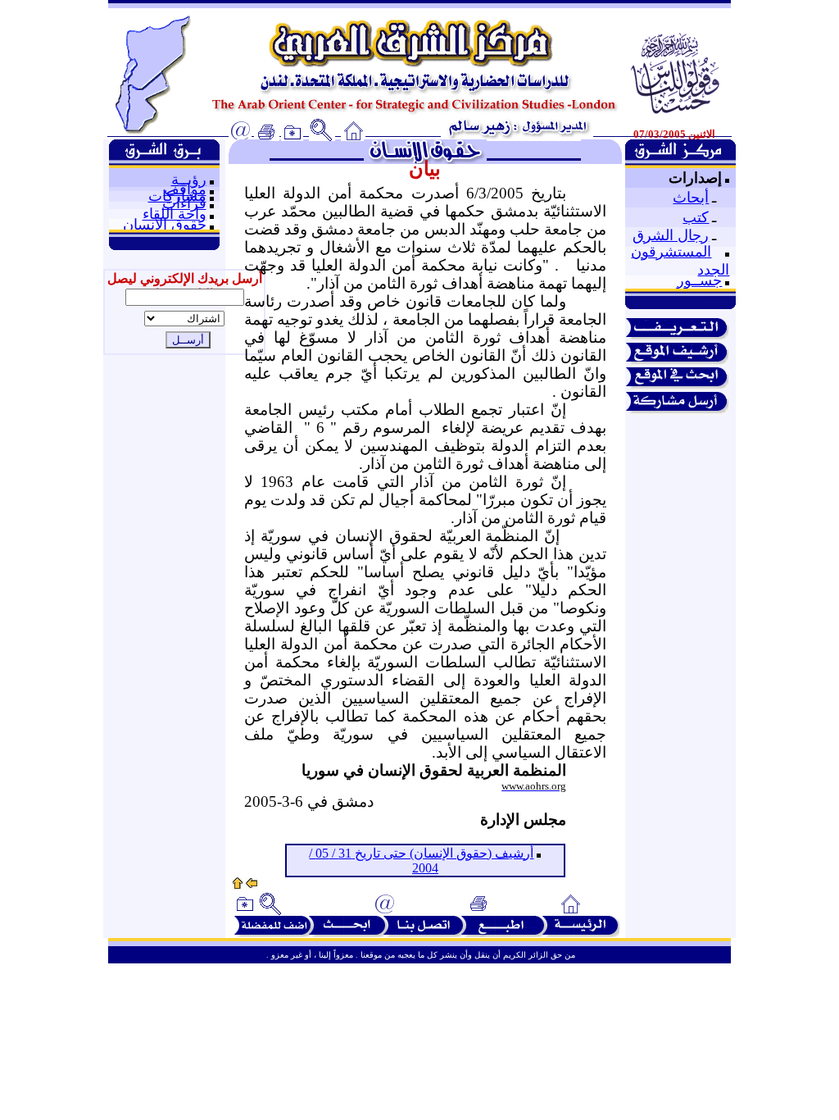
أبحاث (691, 197)
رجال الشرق (671, 235)
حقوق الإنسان (164, 224)
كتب (696, 217)
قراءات (184, 203)
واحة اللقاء (174, 214)
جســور (699, 280)
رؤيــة (188, 179)
